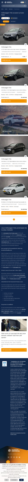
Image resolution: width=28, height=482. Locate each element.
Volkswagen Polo (5, 242)
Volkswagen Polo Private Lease (10, 233)
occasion (8, 236)
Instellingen (14, 480)
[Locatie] (11, 457)
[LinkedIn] (19, 457)
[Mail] (8, 457)
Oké (21, 480)
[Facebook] (14, 457)
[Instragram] (17, 457)
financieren (6, 311)
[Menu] (2, 2)
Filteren (6, 21)
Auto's (6, 9)
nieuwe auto (19, 235)
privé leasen (6, 267)
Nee (6, 480)
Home (2, 9)
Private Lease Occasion (15, 278)
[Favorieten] (25, 2)
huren (11, 311)
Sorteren (15, 18)
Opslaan (5, 18)
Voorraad (11, 9)
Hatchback (13, 21)
